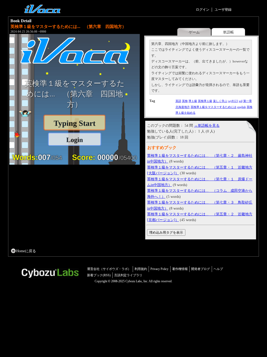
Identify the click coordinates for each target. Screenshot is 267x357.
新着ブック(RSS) (99, 275)
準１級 (193, 100)
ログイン (202, 9)
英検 (185, 100)
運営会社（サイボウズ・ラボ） (109, 269)
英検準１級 (205, 100)
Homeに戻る (26, 251)
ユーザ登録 (223, 9)
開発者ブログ (200, 269)
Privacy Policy (159, 269)
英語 (178, 100)
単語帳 (228, 32)
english (241, 106)
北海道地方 (182, 106)
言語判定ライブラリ (128, 275)
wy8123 (233, 100)
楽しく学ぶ (220, 100)
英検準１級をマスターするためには (213, 106)
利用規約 (141, 269)
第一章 (247, 100)
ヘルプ (218, 269)
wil (240, 100)
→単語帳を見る (207, 125)
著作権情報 (180, 269)
